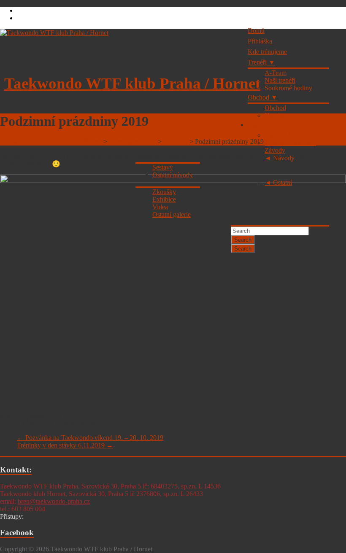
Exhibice (164, 199)
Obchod (258, 97)
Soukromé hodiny (288, 88)
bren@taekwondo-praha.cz (54, 501)
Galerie (257, 124)
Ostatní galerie (171, 214)
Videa (160, 206)
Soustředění (280, 135)
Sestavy (162, 167)
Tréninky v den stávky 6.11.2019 (65, 445)
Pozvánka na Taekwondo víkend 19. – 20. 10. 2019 (90, 437)
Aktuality (82, 423)
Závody (275, 150)
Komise (275, 115)
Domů (256, 30)
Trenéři (257, 62)
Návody (284, 158)
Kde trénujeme (267, 51)
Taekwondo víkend (290, 142)
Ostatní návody (172, 174)
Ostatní (282, 182)
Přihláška (260, 41)
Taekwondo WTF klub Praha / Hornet (132, 83)
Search (242, 240)
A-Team (276, 72)
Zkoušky (164, 191)
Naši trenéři (280, 80)
